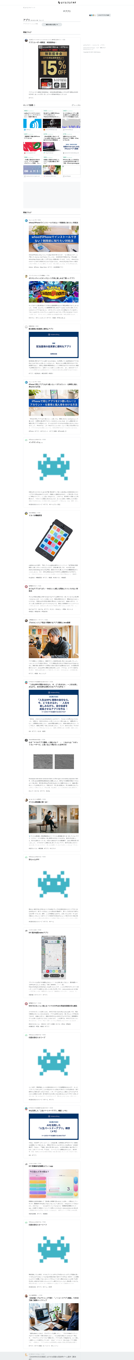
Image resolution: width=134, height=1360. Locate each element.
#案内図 (31, 995)
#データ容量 (51, 1024)
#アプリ (31, 98)
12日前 (51, 681)
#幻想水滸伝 (32, 1287)
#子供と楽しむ (61, 318)
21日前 (40, 1295)
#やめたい (59, 609)
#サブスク (53, 848)
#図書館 (45, 1214)
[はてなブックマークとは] (34, 105)
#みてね (40, 609)
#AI (30, 731)
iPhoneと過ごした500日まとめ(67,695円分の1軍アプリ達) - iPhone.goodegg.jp (71, 161)
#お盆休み (32, 577)
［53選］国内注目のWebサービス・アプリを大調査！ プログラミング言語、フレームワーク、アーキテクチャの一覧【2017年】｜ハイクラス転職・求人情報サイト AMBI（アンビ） (32, 161)
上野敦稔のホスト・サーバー (36, 619)
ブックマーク (29, 111)
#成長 (43, 731)
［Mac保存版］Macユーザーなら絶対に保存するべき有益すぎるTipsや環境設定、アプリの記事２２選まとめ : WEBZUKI (52, 138)
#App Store (43, 267)
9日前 (37, 326)
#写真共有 (44, 611)
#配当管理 (44, 373)
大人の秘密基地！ (33, 1295)
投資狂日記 (31, 326)
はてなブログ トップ (30, 7)
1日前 (63, 39)
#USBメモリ (56, 577)
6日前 (39, 220)
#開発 (36, 673)
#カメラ (31, 791)
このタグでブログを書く (104, 15)
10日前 (44, 439)
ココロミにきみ (32, 930)
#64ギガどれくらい (34, 1024)
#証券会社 (37, 373)
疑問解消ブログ (32, 586)
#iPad (63, 1024)
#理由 (64, 609)
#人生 (39, 731)
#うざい (52, 609)
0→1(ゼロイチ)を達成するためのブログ (38, 681)
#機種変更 (39, 577)
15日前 (44, 856)
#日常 (50, 1287)
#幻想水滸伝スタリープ (35, 504)
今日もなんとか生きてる (35, 439)
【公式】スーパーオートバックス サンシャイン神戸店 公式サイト (45, 39)
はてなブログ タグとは (89, 47)
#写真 (37, 1026)
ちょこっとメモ (32, 220)
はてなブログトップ (88, 49)
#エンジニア (42, 673)
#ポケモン (32, 318)
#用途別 (68, 1024)
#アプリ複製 (53, 431)
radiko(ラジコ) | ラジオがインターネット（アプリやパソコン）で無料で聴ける (32, 114)
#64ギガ (43, 1024)
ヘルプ (97, 47)
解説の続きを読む (51, 24)
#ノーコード (46, 1346)
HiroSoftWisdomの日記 (34, 739)
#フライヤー (38, 995)
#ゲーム (51, 921)
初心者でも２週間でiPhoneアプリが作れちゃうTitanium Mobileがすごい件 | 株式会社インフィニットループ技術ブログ (52, 115)
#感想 (54, 318)
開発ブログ (103, 47)
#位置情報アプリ (58, 267)
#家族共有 (37, 611)
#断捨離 (40, 848)
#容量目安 (32, 1026)
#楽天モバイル (33, 848)
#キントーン (54, 1346)
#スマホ (37, 791)
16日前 (51, 1108)
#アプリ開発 (38, 1346)
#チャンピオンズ (41, 318)
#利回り (51, 373)
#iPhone (36, 267)
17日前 (39, 1163)
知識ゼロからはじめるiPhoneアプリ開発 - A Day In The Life (70, 138)
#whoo (31, 267)
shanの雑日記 (32, 512)
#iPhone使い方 (62, 431)
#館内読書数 (32, 1214)
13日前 (43, 739)
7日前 (48, 275)
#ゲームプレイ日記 (54, 504)
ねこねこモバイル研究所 (35, 799)
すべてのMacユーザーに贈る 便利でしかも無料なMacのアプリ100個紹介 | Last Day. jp (71, 115)
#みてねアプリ (33, 609)
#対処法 (31, 611)
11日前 (38, 512)
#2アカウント (44, 431)
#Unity (48, 791)
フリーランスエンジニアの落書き (37, 275)
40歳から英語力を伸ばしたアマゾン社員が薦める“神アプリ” (51, 161)
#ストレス (70, 609)
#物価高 (63, 577)
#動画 (50, 577)
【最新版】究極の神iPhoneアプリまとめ (32, 137)
